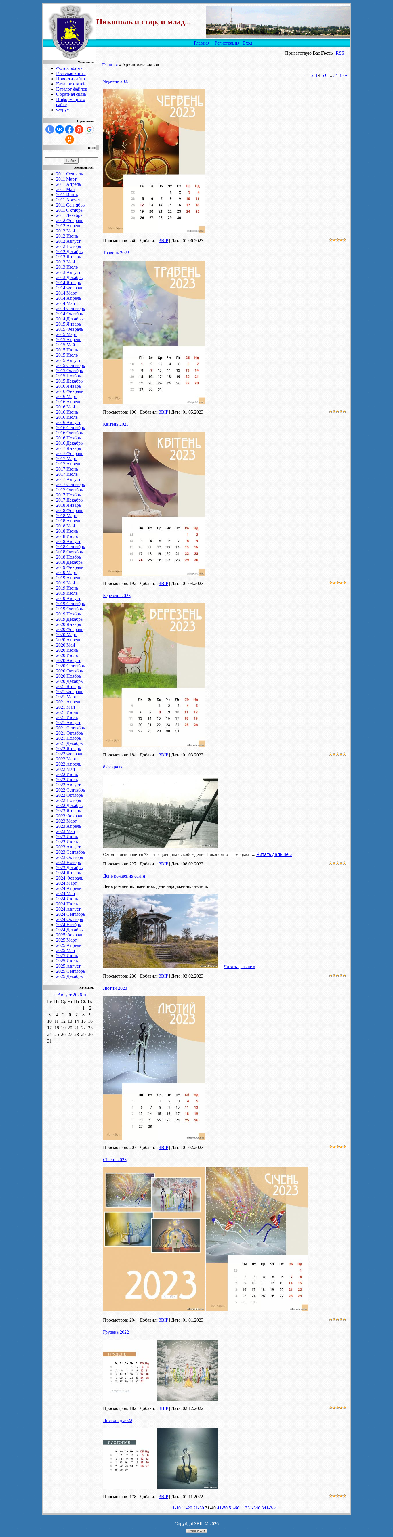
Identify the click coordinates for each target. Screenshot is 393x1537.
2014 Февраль (69, 287)
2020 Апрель (68, 639)
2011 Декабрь (69, 215)
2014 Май (65, 303)
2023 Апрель (68, 826)
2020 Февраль (69, 629)
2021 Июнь (67, 712)
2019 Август (68, 598)
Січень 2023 (115, 1159)
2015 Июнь (67, 349)
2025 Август (68, 966)
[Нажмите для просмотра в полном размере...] (154, 231)
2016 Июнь (67, 412)
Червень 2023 (116, 81)
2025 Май (65, 950)
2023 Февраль (69, 815)
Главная (201, 43)
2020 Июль (67, 655)
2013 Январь (68, 256)
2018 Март (66, 515)
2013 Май (65, 261)
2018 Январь (68, 505)
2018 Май (65, 525)
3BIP (163, 240)
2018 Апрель (68, 520)
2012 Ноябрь (68, 246)
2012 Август (68, 241)
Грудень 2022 (116, 1332)
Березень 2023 (117, 595)
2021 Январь (68, 686)
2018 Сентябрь (70, 546)
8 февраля (112, 766)
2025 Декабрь (69, 976)
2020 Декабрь (69, 681)
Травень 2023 (116, 252)
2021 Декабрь (69, 743)
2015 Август (68, 360)
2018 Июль (67, 536)
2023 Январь (68, 810)
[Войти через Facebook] (69, 129)
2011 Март (66, 179)
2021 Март (66, 696)
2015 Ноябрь (68, 375)
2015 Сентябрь (70, 365)
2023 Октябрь (69, 857)
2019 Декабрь (69, 619)
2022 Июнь (67, 774)
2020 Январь (68, 624)
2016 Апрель (68, 401)
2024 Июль (67, 903)
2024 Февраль (69, 877)
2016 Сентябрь (70, 427)
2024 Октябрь (69, 919)
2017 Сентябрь (70, 484)
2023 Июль (67, 841)
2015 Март (66, 334)
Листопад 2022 (117, 1420)
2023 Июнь (67, 836)
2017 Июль (67, 474)
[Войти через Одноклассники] (69, 139)
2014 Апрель (68, 298)
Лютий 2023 (115, 988)
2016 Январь (68, 386)
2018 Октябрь (69, 551)
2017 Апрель (68, 463)
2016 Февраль (69, 391)
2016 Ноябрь (68, 437)
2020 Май (65, 645)
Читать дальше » (274, 854)
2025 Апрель (68, 945)
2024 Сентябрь (70, 914)
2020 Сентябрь (70, 665)
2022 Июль (67, 779)
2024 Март (66, 883)
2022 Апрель (68, 764)
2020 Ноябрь (68, 676)
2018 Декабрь (69, 562)
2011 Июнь (67, 194)
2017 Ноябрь (68, 494)
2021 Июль (67, 717)
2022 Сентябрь (70, 789)
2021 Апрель (68, 701)
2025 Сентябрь (70, 971)
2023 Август (68, 846)
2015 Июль (67, 355)
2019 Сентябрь (70, 603)
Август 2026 (70, 994)
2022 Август (68, 784)
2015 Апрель (68, 339)
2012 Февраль (69, 220)
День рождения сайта (124, 875)
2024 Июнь (67, 898)
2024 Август (68, 909)
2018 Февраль (69, 510)
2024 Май (65, 893)
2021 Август (68, 722)
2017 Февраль (69, 453)
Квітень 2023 (116, 424)
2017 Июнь (67, 469)
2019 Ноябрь (68, 613)
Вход (247, 43)
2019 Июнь (67, 588)
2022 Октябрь (69, 795)
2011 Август (68, 199)
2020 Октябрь (69, 670)
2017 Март (66, 458)
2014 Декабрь (69, 318)
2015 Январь (68, 324)
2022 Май (65, 769)
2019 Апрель (68, 577)
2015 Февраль (69, 329)
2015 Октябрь (69, 370)
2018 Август (68, 541)
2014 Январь (68, 282)
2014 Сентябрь (70, 308)
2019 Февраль (69, 567)
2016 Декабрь (69, 443)
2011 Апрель (68, 184)
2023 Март (66, 821)
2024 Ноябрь (68, 924)
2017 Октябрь (69, 489)
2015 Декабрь (69, 380)
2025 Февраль (69, 934)
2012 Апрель (68, 225)
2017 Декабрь (69, 500)
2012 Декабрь (69, 251)
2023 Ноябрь (68, 862)
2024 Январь (68, 872)
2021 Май (65, 707)
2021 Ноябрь (68, 738)
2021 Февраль (69, 691)
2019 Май (65, 582)
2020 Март (66, 634)
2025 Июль (67, 960)
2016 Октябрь (69, 432)
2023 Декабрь (69, 867)
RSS (340, 53)
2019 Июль (67, 593)
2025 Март (66, 940)
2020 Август (68, 660)
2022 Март (66, 758)
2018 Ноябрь (68, 557)
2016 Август (68, 422)
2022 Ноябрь (68, 800)
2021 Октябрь (69, 733)
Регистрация (227, 43)
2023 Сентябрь (70, 852)
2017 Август (68, 479)
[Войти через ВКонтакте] (59, 129)
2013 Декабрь (69, 277)
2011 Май (65, 189)
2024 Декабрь (69, 929)
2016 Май (65, 406)
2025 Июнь (67, 955)
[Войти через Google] (89, 129)
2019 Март (66, 572)
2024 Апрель (68, 888)
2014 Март (66, 292)
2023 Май (65, 831)
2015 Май (65, 344)
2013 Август (68, 272)
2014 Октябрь (69, 313)
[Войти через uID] (49, 129)
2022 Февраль (69, 753)
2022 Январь (68, 748)
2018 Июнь (67, 531)
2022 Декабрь (69, 805)
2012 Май (65, 230)
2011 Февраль (69, 173)
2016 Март (66, 396)
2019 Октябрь (69, 608)
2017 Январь (68, 448)
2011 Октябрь (69, 210)
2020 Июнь (67, 650)
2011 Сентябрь (70, 204)
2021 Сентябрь (70, 727)
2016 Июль (67, 417)
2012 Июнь (67, 236)
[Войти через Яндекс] (79, 129)
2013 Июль (67, 267)
